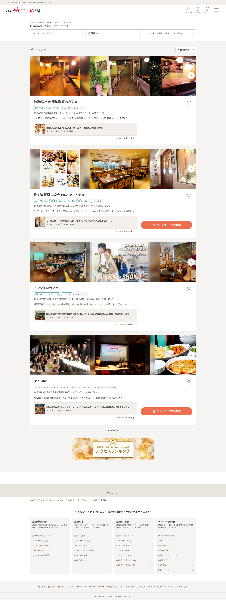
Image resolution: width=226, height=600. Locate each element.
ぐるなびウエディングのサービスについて (154, 587)
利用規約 (51, 587)
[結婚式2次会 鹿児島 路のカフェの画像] (113, 76)
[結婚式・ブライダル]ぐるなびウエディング (47, 500)
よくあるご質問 (181, 587)
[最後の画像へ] (191, 75)
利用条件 (61, 587)
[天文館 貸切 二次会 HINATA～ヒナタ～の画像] (113, 169)
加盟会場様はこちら (114, 587)
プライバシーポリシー (77, 587)
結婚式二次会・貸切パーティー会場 (82, 500)
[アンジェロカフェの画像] (113, 262)
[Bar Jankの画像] (113, 355)
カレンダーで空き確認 (168, 225)
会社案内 (41, 587)
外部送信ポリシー (96, 587)
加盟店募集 (130, 587)
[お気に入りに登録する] (189, 102)
